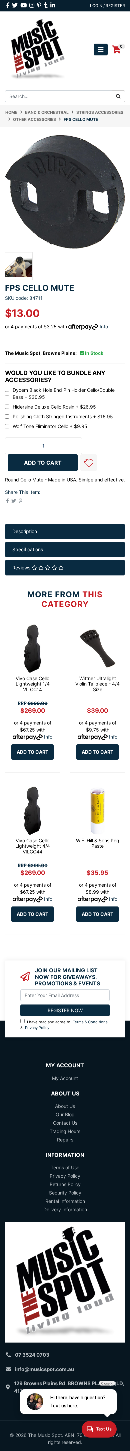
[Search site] (118, 96)
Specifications (27, 549)
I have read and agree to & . (64, 1025)
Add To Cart (43, 462)
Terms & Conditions (90, 1022)
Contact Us (65, 1123)
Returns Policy (65, 1184)
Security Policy (65, 1193)
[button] (88, 462)
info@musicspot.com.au (44, 1369)
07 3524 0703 (32, 1355)
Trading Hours (65, 1131)
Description (24, 531)
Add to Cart (32, 752)
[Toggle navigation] (101, 49)
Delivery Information (65, 1209)
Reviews (22, 567)
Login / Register (107, 5)
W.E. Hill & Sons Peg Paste (97, 843)
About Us (65, 1106)
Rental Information (65, 1201)
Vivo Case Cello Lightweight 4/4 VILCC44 (32, 846)
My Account (65, 1078)
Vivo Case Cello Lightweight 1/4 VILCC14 (33, 684)
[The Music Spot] (38, 49)
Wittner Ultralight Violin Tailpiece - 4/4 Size (97, 684)
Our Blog (65, 1114)
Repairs (65, 1139)
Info (104, 326)
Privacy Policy (37, 1027)
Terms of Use (65, 1167)
